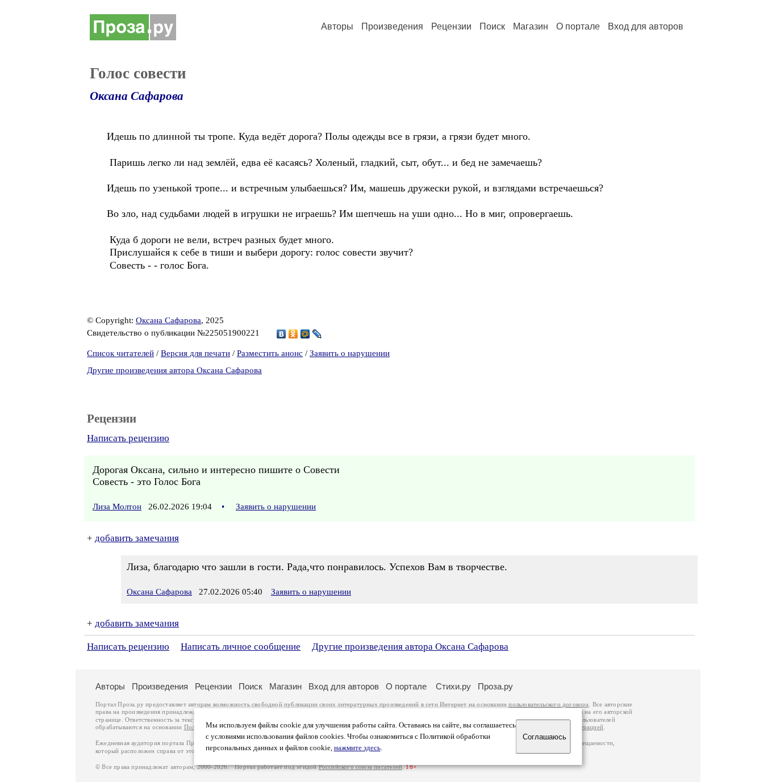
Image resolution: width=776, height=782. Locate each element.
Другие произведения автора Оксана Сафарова (174, 370)
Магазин (530, 26)
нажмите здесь (357, 748)
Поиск (492, 26)
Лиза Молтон (117, 506)
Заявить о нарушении (350, 353)
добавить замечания (137, 538)
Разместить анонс (270, 353)
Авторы (337, 26)
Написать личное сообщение (241, 646)
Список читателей (120, 353)
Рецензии (451, 26)
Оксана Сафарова (136, 96)
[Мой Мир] (305, 334)
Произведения (392, 26)
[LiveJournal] (317, 334)
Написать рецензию (128, 438)
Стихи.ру (453, 686)
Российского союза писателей (360, 767)
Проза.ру (495, 686)
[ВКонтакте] (281, 334)
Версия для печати (195, 353)
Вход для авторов (645, 26)
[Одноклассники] (293, 334)
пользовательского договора (548, 704)
